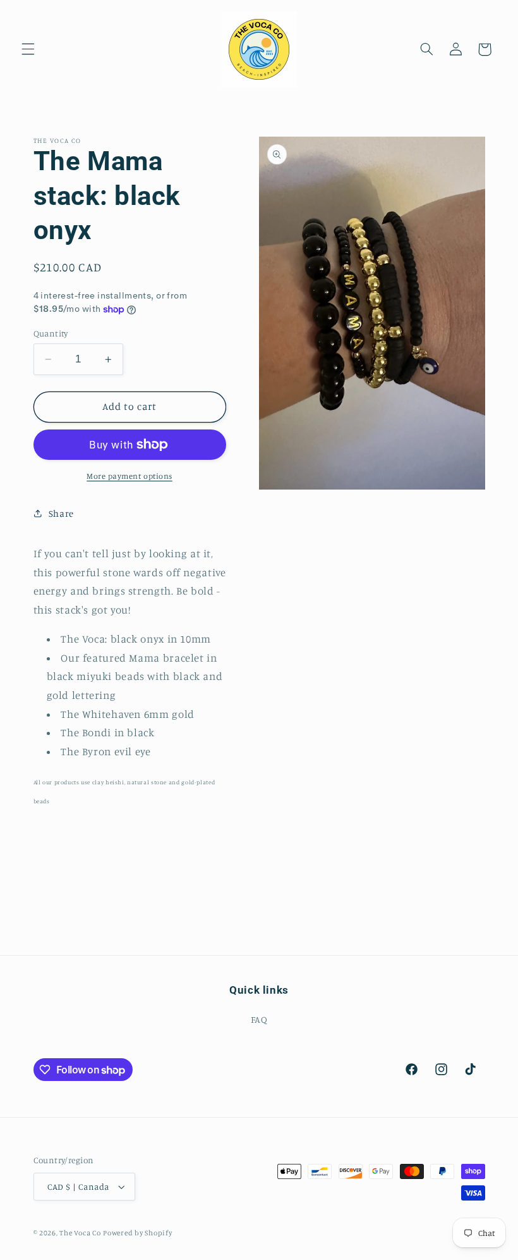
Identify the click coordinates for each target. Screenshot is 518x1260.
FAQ (259, 1019)
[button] (27, 49)
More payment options (129, 476)
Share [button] (61, 513)
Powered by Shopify (137, 1232)
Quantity (50, 333)
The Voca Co (79, 1232)
